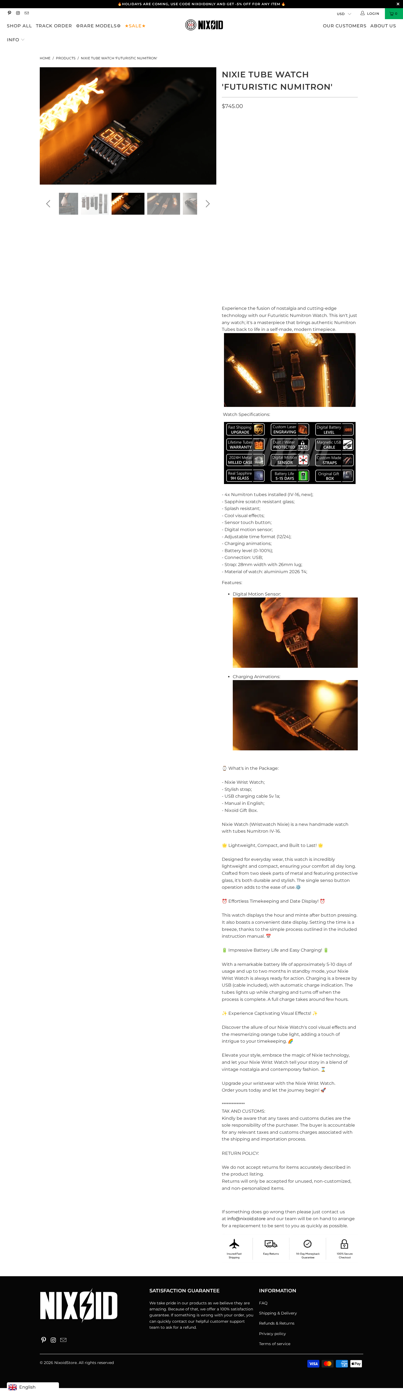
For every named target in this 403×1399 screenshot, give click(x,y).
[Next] (207, 126)
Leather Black (241, 153)
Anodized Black (242, 129)
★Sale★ (135, 25)
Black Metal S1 (323, 153)
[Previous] (49, 126)
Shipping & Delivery (278, 1313)
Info (14, 39)
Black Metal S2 (241, 167)
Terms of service (274, 1343)
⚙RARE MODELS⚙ (98, 25)
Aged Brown (282, 129)
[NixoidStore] (204, 25)
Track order (54, 25)
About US (383, 25)
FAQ (263, 1303)
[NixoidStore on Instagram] (17, 13)
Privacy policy (272, 1333)
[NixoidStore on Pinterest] (9, 13)
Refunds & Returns (276, 1323)
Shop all (19, 25)
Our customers (345, 25)
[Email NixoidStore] (26, 13)
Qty (225, 194)
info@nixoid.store (246, 1218)
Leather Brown (282, 153)
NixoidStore (65, 1362)
